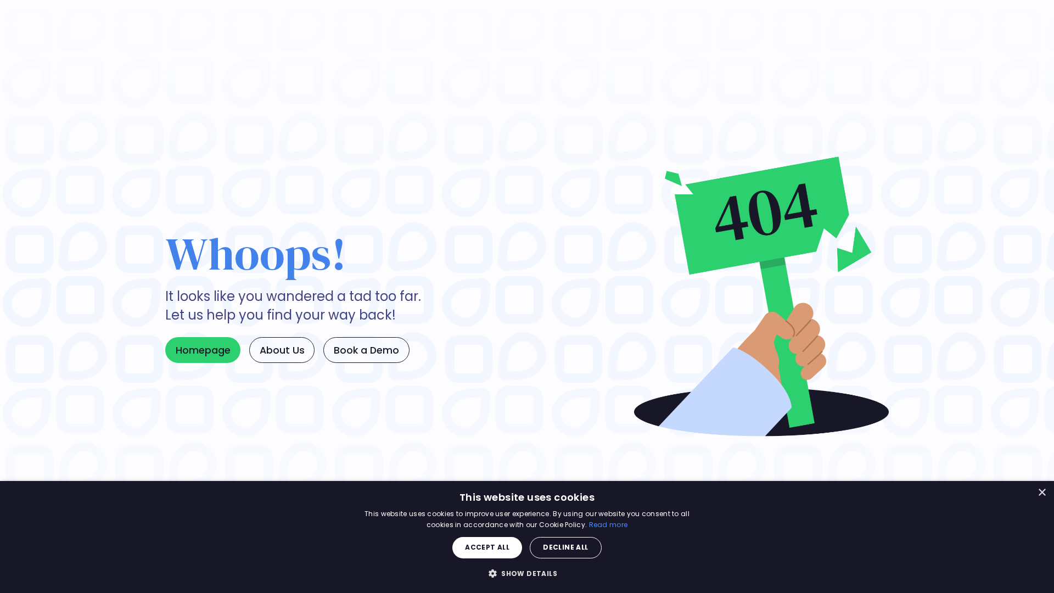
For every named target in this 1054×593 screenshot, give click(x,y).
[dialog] (527, 537)
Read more (608, 524)
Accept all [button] (487, 547)
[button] (527, 573)
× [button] (1042, 493)
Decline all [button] (565, 547)
